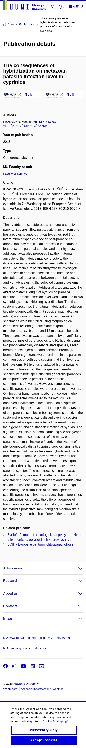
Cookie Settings (53, 721)
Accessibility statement (36, 688)
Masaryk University (26, 683)
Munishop (40, 648)
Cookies (58, 688)
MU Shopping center (16, 648)
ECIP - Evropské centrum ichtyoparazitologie (40, 544)
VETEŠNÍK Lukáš (44, 121)
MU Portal (63, 637)
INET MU (46, 637)
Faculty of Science (15, 173)
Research (10, 581)
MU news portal (13, 637)
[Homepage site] (24, 6)
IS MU (32, 637)
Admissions (12, 568)
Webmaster (10, 688)
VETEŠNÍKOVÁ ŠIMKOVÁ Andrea (25, 125)
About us (10, 593)
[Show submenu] (76, 568)
